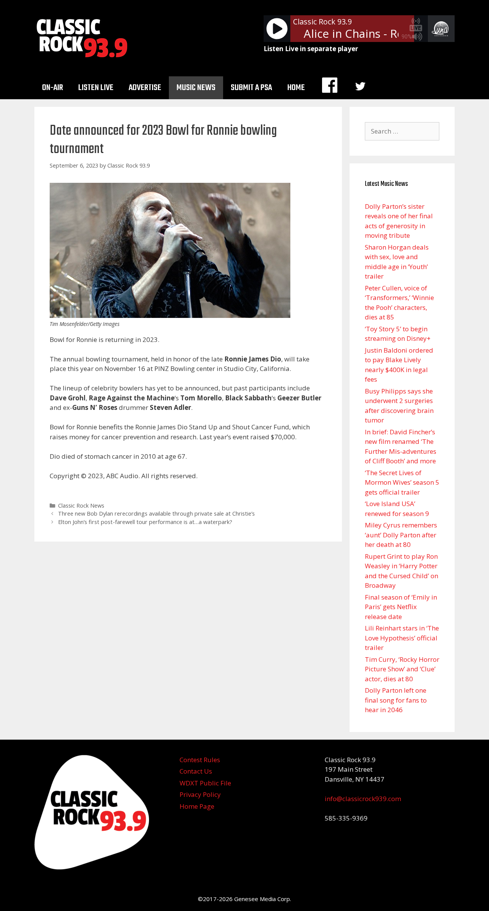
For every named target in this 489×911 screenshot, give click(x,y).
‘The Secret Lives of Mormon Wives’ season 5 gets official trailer (402, 482)
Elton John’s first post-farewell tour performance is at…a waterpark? (145, 522)
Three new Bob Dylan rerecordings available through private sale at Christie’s (156, 513)
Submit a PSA (251, 88)
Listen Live (95, 88)
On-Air (52, 88)
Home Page (197, 806)
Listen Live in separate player (311, 48)
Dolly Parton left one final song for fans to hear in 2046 (396, 700)
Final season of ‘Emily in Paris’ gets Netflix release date (401, 607)
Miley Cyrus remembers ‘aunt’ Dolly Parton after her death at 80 (401, 535)
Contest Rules (200, 759)
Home (296, 88)
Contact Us (196, 771)
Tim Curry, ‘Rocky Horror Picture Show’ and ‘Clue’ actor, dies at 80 (402, 669)
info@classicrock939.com (363, 798)
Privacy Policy (200, 794)
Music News (195, 88)
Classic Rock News (81, 505)
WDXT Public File (205, 783)
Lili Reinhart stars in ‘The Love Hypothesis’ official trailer (402, 638)
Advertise (145, 88)
